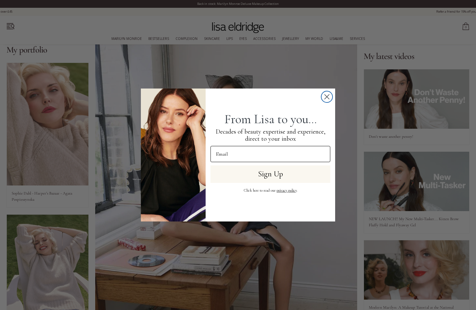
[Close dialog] (327, 96)
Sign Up (270, 174)
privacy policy (287, 190)
